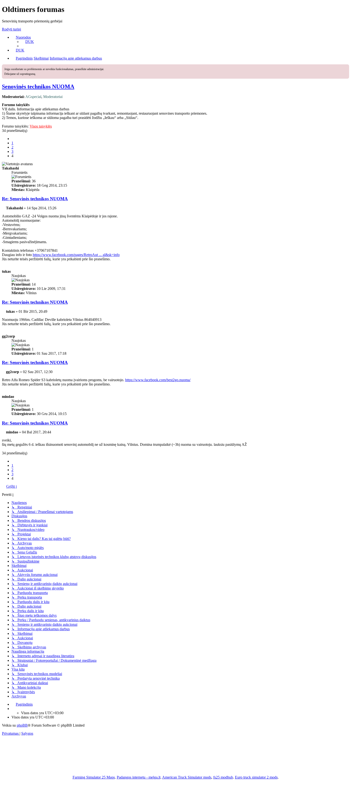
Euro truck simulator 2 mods (256, 777)
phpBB (22, 725)
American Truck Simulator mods (186, 777)
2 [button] (12, 147)
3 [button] (12, 151)
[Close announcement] (346, 67)
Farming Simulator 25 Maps (94, 777)
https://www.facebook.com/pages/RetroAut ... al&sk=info (76, 255)
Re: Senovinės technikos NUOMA (35, 198)
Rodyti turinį (11, 29)
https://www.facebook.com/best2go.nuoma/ (158, 380)
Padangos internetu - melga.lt (138, 777)
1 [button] (12, 143)
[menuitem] (27, 42)
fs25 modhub (223, 777)
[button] (13, 139)
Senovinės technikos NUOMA (38, 86)
